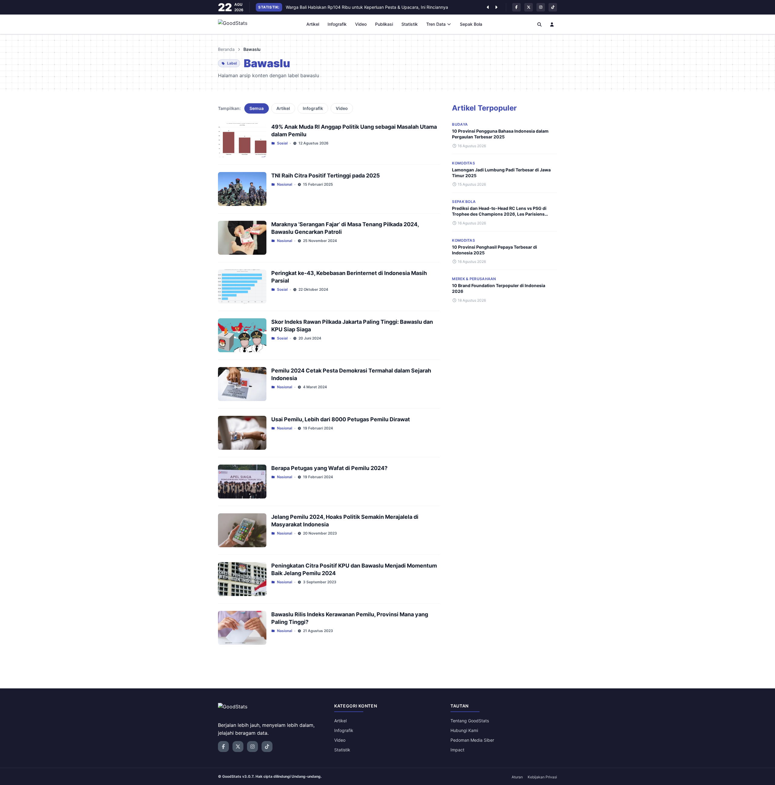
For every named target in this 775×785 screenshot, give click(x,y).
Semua (256, 108)
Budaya (460, 124)
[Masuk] (552, 24)
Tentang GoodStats (469, 720)
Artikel (312, 24)
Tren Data (436, 24)
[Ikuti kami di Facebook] (516, 7)
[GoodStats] (236, 24)
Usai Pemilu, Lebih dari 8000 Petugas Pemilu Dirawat (340, 419)
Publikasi (384, 24)
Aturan (517, 777)
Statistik (409, 24)
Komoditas (463, 163)
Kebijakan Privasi (542, 777)
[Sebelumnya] (487, 7)
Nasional (284, 184)
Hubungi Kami (464, 730)
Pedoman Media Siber (472, 740)
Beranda (226, 49)
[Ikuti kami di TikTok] (553, 7)
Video (361, 24)
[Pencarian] (539, 24)
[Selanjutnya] (496, 7)
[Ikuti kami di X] (528, 7)
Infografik (337, 24)
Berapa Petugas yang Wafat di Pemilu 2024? (329, 468)
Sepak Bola (471, 24)
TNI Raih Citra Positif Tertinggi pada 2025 (325, 175)
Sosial (282, 143)
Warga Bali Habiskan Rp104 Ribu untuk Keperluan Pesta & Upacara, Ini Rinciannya (367, 7)
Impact (457, 749)
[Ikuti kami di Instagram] (540, 7)
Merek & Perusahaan (474, 279)
